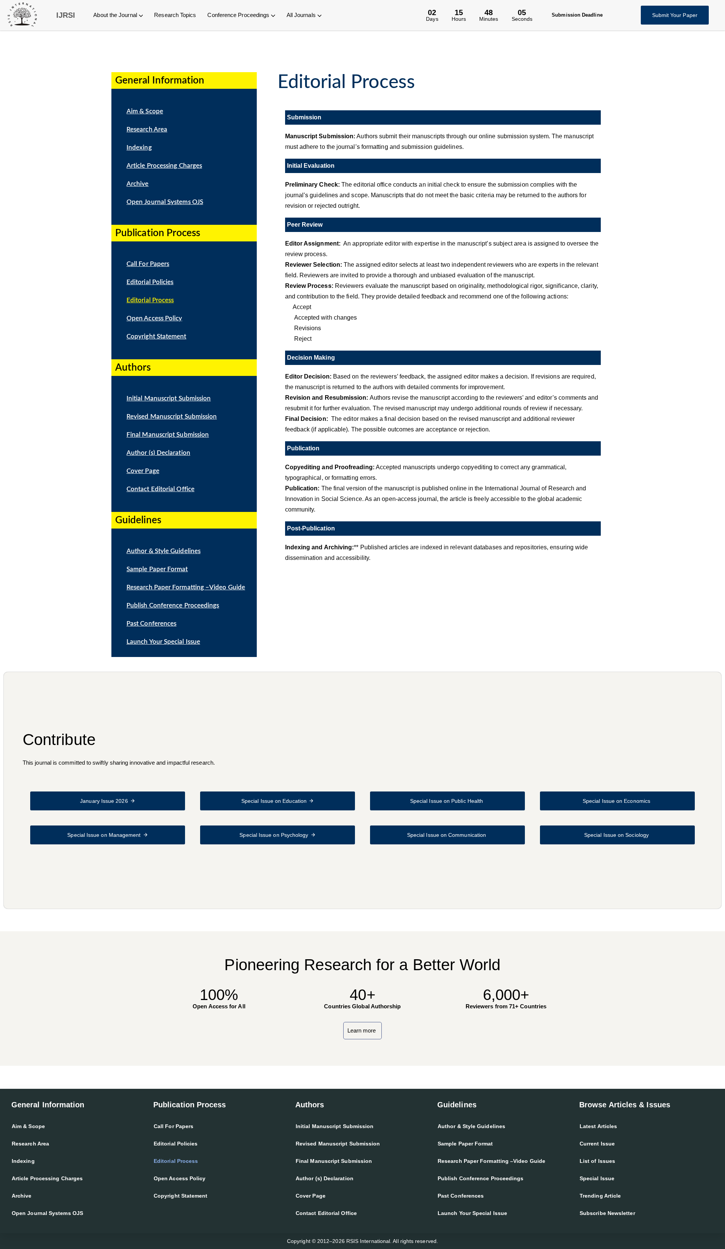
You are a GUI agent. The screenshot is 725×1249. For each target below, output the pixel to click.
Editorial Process (150, 300)
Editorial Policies (149, 282)
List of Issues (597, 1161)
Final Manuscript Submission (167, 434)
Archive (137, 184)
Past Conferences (151, 623)
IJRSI (65, 15)
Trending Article (600, 1196)
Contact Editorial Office (160, 489)
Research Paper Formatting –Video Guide (185, 587)
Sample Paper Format (157, 569)
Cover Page (142, 471)
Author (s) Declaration (158, 453)
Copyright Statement (156, 336)
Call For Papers (147, 264)
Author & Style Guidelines (163, 551)
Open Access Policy (154, 318)
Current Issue (597, 1144)
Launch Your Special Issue (163, 641)
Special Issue (597, 1178)
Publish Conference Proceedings (172, 605)
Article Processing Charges (164, 165)
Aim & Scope (144, 111)
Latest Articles (598, 1126)
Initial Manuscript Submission (168, 398)
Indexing (139, 147)
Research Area (146, 129)
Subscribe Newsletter (607, 1213)
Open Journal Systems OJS (164, 202)
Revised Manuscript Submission (171, 416)
